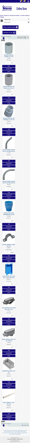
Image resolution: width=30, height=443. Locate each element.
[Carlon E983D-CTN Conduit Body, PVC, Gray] (9, 300)
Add (9, 66)
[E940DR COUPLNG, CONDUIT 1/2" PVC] (9, 48)
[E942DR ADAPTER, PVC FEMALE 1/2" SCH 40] (9, 79)
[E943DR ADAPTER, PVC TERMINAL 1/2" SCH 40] (9, 111)
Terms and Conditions (12, 439)
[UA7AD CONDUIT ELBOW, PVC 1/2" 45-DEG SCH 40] (9, 142)
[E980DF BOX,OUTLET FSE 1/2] (9, 363)
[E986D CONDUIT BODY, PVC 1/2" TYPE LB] (9, 332)
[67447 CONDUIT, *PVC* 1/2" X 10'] (9, 395)
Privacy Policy (20, 439)
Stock (8, 71)
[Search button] (28, 22)
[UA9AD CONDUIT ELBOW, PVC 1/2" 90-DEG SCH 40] (9, 174)
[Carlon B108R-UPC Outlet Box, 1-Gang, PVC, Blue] (9, 269)
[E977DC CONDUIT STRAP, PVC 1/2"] (9, 237)
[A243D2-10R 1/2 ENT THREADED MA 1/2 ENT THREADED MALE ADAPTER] (9, 206)
